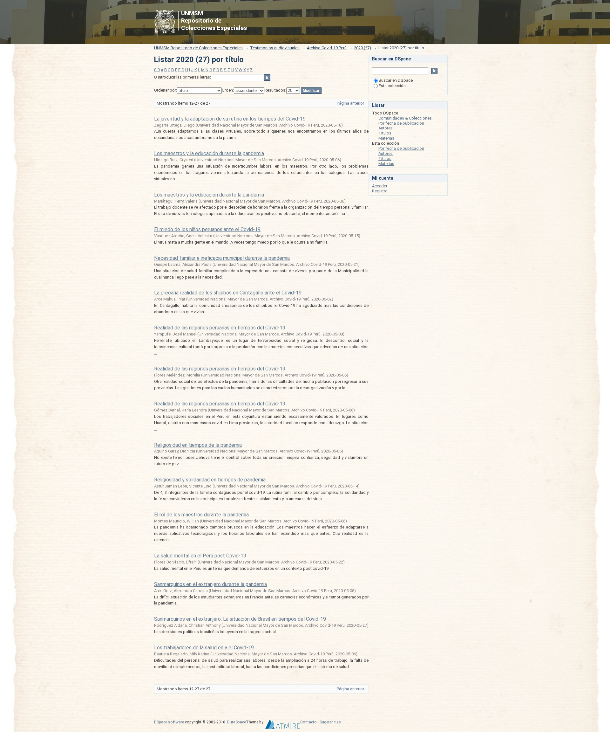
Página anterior (350, 103)
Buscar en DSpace (396, 80)
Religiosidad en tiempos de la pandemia (198, 445)
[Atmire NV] (282, 725)
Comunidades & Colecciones (405, 118)
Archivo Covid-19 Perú (327, 47)
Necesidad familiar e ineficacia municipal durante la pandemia (222, 258)
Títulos (384, 133)
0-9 (157, 69)
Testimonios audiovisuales (275, 47)
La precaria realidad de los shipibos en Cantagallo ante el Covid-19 (228, 293)
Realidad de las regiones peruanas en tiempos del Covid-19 (219, 328)
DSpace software (169, 722)
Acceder (379, 185)
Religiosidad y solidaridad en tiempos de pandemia (210, 480)
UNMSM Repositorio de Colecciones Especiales (198, 47)
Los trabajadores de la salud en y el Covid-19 (204, 648)
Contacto (308, 722)
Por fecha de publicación (401, 123)
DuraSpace (236, 722)
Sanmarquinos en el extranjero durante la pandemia (210, 584)
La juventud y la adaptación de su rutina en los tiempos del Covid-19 (230, 119)
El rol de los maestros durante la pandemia (201, 515)
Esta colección (392, 85)
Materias (386, 138)
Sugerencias (330, 722)
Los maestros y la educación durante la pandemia (209, 153)
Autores (385, 128)
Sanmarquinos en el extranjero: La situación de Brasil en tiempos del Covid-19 (240, 619)
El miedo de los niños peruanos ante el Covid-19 (207, 229)
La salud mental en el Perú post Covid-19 (200, 556)
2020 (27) (362, 47)
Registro (380, 191)
